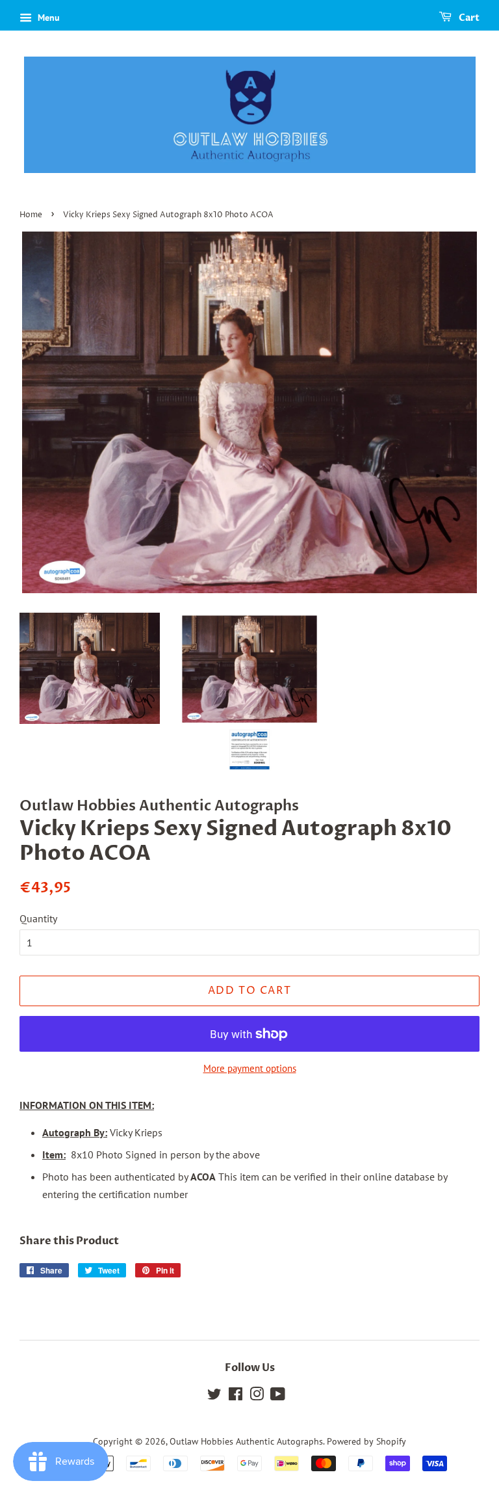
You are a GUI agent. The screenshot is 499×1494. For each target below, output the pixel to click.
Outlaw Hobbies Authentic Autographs (246, 1441)
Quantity (38, 918)
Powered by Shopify (366, 1441)
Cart (468, 18)
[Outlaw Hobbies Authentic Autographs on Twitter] (214, 1396)
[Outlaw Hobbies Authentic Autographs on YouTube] (277, 1396)
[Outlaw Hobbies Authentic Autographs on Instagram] (257, 1396)
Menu (47, 17)
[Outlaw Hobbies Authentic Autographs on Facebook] (235, 1396)
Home (30, 214)
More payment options (249, 1068)
